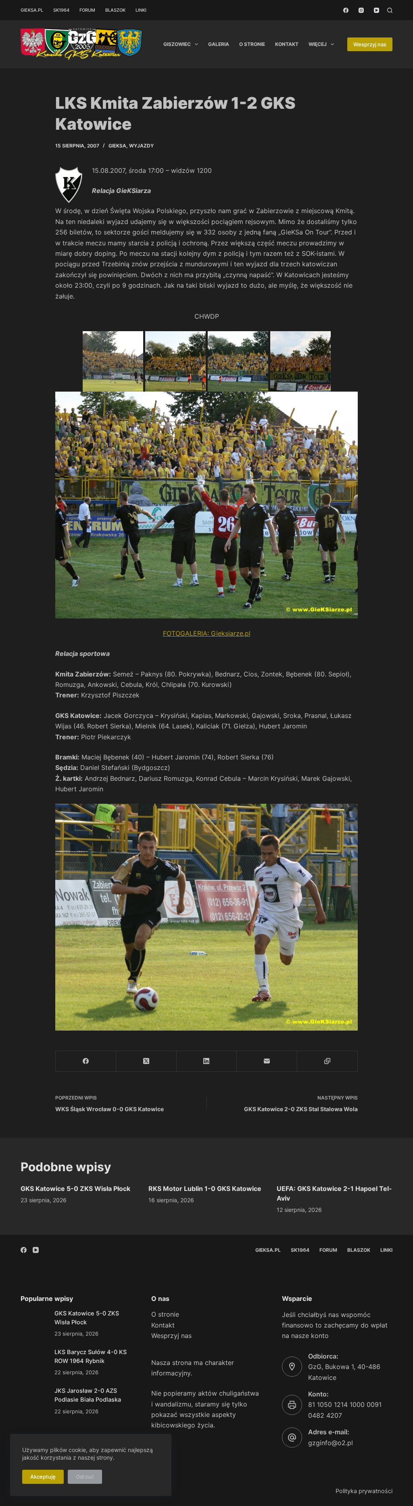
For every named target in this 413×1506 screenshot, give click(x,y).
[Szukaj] (389, 10)
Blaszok (115, 10)
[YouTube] (376, 10)
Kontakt (286, 44)
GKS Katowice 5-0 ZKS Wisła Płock (75, 1188)
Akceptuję (43, 1476)
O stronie (252, 44)
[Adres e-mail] (267, 1061)
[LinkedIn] (207, 1061)
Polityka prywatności (364, 1491)
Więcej (318, 44)
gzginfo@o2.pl (330, 1443)
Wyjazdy (141, 146)
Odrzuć (85, 1476)
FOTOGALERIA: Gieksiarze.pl (206, 633)
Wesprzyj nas (369, 44)
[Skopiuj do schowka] (327, 1061)
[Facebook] (345, 10)
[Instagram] (361, 10)
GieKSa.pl (32, 10)
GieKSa (117, 146)
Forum (87, 10)
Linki (141, 10)
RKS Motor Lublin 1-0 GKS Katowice (204, 1188)
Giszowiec (177, 44)
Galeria (218, 44)
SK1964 (61, 10)
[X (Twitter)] (146, 1061)
